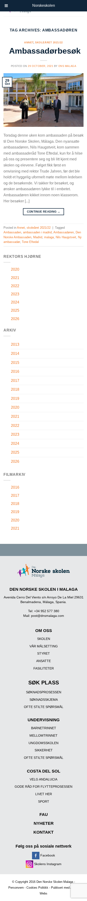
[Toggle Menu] (6, 5)
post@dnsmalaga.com (47, 616)
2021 (15, 278)
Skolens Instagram (47, 864)
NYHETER (44, 823)
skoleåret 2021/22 (49, 42)
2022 (15, 286)
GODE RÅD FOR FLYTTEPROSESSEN (43, 786)
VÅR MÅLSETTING (43, 646)
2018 (15, 389)
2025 (15, 310)
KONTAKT (43, 832)
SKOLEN (43, 639)
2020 (15, 269)
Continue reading (43, 211)
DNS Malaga (67, 66)
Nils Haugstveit (66, 237)
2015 (15, 363)
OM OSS (43, 630)
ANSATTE (43, 661)
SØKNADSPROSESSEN (43, 692)
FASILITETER (43, 668)
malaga (49, 237)
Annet (28, 42)
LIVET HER (43, 794)
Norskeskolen (43, 5)
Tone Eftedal (30, 242)
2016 (15, 371)
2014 (15, 354)
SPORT (43, 801)
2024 (15, 302)
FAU (43, 814)
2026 (15, 319)
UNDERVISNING (44, 720)
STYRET (43, 653)
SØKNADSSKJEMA (43, 699)
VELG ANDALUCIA (43, 779)
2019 (15, 398)
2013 (15, 344)
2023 (15, 294)
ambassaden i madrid (37, 232)
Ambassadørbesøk (45, 50)
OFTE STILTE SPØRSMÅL (43, 707)
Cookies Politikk (37, 887)
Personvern (16, 887)
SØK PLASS (43, 683)
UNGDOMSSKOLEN (43, 743)
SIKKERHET (44, 750)
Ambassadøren (63, 232)
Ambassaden (12, 232)
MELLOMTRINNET (43, 735)
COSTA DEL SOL (43, 771)
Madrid (37, 237)
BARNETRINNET (43, 728)
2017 (15, 381)
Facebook (47, 855)
